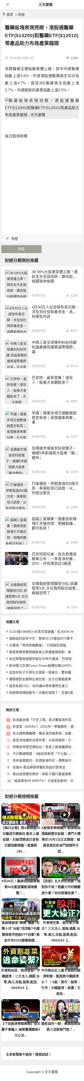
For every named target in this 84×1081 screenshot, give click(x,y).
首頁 (10, 14)
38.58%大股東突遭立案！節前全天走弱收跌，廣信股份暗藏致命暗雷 (55, 276)
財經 (21, 14)
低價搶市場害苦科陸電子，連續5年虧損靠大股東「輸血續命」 (55, 453)
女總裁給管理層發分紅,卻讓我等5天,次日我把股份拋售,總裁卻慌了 (54, 588)
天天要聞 (45, 5)
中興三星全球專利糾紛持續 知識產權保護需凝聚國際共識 (54, 347)
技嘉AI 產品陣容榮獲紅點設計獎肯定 (39, 767)
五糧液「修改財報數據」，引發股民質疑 (37, 645)
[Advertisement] (42, 185)
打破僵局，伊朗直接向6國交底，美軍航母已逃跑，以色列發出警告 (55, 488)
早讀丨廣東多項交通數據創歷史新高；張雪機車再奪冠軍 (54, 417)
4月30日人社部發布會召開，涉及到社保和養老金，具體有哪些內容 (55, 312)
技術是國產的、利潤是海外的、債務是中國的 (45, 760)
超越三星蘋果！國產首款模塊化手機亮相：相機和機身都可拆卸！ (54, 523)
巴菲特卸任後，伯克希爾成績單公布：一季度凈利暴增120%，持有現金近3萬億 (55, 559)
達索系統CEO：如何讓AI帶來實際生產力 (38, 686)
